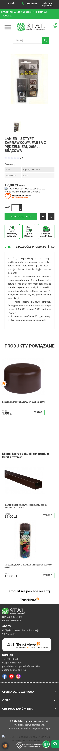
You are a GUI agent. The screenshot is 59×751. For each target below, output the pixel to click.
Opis (8, 246)
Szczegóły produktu (31, 246)
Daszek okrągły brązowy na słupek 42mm (23, 402)
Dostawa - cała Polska (46, 235)
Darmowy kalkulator (12, 235)
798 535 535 (31, 3)
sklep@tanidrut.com (12, 662)
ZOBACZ (37, 412)
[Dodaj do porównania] (51, 216)
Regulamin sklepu (41, 728)
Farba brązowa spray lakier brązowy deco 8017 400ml (29, 566)
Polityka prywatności (19, 728)
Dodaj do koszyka (20, 216)
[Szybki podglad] (33, 369)
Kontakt (11, 3)
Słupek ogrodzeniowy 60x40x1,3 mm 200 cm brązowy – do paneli (26, 506)
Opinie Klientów (28, 235)
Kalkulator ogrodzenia (47, 4)
